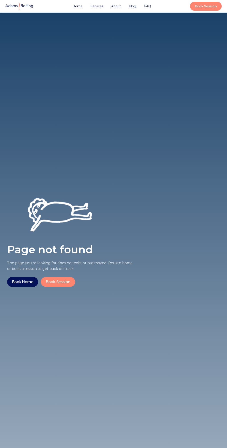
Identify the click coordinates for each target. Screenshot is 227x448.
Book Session (206, 6)
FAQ (147, 6)
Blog (132, 6)
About (116, 6)
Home (77, 6)
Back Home (22, 282)
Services (96, 6)
